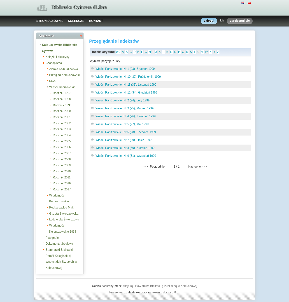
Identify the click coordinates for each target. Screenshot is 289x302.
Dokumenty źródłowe (59, 243)
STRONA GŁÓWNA (49, 21)
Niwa (52, 81)
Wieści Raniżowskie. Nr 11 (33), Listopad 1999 (126, 84)
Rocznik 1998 (62, 99)
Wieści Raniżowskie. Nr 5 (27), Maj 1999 (122, 124)
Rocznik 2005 (62, 141)
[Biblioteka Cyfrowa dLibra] (41, 8)
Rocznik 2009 (62, 165)
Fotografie (52, 237)
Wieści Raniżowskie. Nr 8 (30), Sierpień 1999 (125, 148)
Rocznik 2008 (62, 159)
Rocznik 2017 (62, 189)
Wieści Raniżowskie (62, 87)
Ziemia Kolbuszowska (63, 69)
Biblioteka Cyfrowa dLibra (79, 7)
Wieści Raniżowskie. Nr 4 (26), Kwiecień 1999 (126, 116)
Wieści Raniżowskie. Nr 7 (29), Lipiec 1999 (123, 140)
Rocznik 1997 (62, 93)
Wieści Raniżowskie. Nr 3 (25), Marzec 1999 (125, 108)
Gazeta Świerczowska (63, 213)
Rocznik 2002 (62, 123)
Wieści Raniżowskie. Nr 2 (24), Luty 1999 (122, 100)
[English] (243, 2)
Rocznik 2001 (62, 117)
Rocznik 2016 (62, 183)
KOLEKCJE (76, 21)
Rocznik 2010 (62, 171)
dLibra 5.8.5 (171, 292)
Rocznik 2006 (62, 147)
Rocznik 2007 (62, 153)
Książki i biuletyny (58, 57)
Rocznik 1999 (62, 105)
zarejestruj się (240, 20)
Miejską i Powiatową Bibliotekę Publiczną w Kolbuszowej (160, 286)
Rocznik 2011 (61, 177)
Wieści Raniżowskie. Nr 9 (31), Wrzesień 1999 (126, 155)
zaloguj (209, 20)
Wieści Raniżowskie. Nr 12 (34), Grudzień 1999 (126, 92)
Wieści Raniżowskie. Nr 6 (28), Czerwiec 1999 (126, 132)
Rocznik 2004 (62, 135)
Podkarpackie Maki (61, 207)
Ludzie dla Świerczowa (64, 219)
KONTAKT (96, 21)
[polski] (250, 2)
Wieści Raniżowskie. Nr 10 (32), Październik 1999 (128, 76)
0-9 (118, 52)
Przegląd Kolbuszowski (64, 75)
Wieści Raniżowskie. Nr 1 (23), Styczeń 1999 (125, 68)
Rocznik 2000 (62, 111)
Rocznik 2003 (62, 129)
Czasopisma (54, 63)
